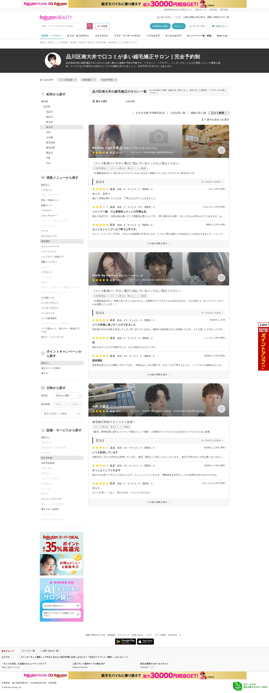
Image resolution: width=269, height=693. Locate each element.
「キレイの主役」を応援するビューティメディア (24, 664)
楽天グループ (200, 10)
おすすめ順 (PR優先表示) (150, 113)
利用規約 (111, 635)
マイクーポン (199, 26)
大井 (48, 132)
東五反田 (50, 142)
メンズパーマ (48, 313)
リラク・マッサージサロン (127, 35)
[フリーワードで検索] (90, 26)
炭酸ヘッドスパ (49, 261)
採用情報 (52, 683)
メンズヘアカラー (50, 308)
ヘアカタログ (153, 35)
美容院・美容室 (46, 42)
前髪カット (46, 205)
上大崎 (49, 137)
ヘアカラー (46, 210)
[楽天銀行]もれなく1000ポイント (178, 10)
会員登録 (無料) (160, 26)
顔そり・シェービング (52, 337)
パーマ (44, 231)
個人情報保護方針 (20, 683)
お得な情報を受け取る (194, 17)
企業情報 (6, 683)
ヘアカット (46, 190)
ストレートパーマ (50, 246)
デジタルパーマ (49, 236)
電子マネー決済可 (50, 509)
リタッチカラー (49, 215)
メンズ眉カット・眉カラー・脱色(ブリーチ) (60, 330)
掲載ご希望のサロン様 (218, 17)
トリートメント (49, 251)
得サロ (44, 373)
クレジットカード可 (51, 499)
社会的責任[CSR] (38, 683)
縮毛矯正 (112, 42)
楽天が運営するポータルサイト (154, 664)
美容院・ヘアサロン (51, 35)
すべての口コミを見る (211, 182)
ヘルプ (177, 17)
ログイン (179, 26)
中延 (48, 158)
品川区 (82, 42)
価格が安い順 (198, 113)
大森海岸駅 (130, 101)
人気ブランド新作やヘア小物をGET (89, 664)
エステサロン (102, 35)
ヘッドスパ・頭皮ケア (52, 256)
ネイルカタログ (173, 35)
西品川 (49, 152)
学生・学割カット (50, 200)
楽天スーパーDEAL (50, 368)
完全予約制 (101, 42)
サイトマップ (123, 635)
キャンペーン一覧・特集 (199, 35)
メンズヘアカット (50, 303)
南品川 (49, 117)
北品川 (49, 111)
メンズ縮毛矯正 (49, 318)
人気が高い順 (178, 113)
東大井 (49, 122)
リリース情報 (160, 635)
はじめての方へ (164, 17)
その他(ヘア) (47, 297)
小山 (48, 163)
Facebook (172, 635)
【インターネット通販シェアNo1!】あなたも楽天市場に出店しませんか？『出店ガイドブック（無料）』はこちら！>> (74, 657)
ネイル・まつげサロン (78, 35)
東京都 (73, 42)
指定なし (45, 185)
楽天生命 (213, 10)
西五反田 (50, 147)
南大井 (90, 42)
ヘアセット (46, 272)
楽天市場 (224, 10)
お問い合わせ (137, 635)
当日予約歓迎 (48, 463)
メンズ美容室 (62, 42)
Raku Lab (222, 35)
